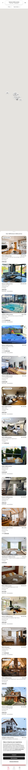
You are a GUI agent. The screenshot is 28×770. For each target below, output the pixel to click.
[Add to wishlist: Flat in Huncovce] (25, 629)
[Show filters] (25, 2)
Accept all (14, 754)
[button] (4, 261)
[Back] (3, 2)
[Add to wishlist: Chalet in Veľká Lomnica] (25, 296)
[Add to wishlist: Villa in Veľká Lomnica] (25, 448)
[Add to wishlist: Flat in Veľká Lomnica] (25, 238)
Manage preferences (14, 761)
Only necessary (14, 758)
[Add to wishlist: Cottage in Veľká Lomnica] (25, 719)
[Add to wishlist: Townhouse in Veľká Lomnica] (25, 538)
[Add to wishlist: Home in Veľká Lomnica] (25, 266)
